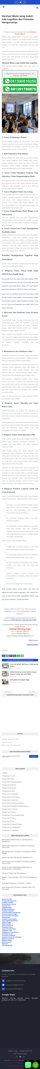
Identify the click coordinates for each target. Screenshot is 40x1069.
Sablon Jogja (13, 1051)
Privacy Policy (8, 1065)
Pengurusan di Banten (9, 785)
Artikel (5, 650)
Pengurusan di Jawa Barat (10, 794)
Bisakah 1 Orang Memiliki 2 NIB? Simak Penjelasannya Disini (19, 878)
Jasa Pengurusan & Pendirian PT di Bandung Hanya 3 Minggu (19, 852)
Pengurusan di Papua (9, 818)
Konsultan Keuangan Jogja (19, 680)
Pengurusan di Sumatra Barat (11, 827)
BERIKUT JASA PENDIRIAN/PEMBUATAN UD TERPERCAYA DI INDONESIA (17, 868)
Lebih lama (32, 692)
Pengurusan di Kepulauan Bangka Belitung (16, 806)
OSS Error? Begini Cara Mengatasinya (14, 873)
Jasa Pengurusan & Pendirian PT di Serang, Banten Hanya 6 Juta (18, 862)
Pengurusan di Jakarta (9, 788)
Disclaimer (15, 1065)
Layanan (5, 773)
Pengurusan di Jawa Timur (10, 800)
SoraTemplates (14, 1060)
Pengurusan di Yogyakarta (11, 830)
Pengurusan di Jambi (9, 791)
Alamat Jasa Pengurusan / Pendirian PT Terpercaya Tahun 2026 (18, 846)
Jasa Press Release (20, 1054)
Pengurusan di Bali (8, 779)
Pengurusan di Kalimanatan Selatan (13, 803)
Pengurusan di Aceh (9, 776)
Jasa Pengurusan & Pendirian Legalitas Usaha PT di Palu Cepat (18, 888)
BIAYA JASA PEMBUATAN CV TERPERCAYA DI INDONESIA (17, 840)
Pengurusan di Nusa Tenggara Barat (13, 815)
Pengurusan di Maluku (9, 812)
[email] (20, 2)
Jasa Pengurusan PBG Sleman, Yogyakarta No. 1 (17, 857)
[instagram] (16, 2)
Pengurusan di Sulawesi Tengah (12, 824)
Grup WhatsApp (23, 611)
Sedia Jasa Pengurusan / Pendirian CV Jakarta (17, 883)
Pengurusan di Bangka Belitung (12, 782)
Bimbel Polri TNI (26, 1051)
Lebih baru (8, 692)
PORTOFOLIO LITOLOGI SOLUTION (23, 620)
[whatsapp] (24, 2)
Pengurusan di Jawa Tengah (11, 797)
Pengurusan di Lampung (10, 809)
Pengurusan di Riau (8, 821)
